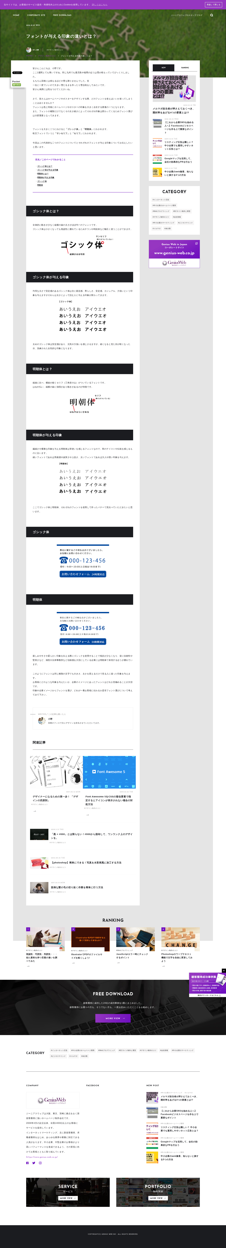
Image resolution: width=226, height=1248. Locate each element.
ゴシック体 (42, 181)
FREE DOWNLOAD (62, 15)
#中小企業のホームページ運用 (164, 205)
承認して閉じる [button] (214, 5)
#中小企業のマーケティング (163, 223)
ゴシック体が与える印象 (47, 170)
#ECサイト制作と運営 (181, 211)
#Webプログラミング (161, 211)
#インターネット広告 (161, 200)
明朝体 (40, 185)
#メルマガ (157, 228)
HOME (16, 15)
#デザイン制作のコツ (55, 50)
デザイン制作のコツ (47, 56)
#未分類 (168, 228)
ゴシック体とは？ (45, 166)
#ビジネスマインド (185, 223)
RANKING (185, 68)
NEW (164, 68)
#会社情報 (177, 217)
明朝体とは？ (43, 174)
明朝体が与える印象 (45, 177)
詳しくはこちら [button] (100, 4)
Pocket (16, 81)
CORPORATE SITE (36, 15)
